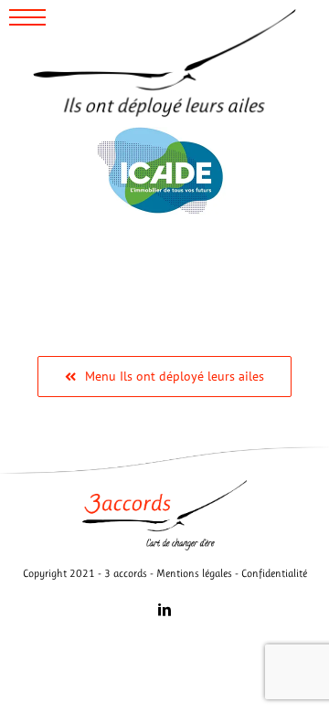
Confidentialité (274, 573)
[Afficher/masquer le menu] (29, 17)
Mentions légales (194, 573)
